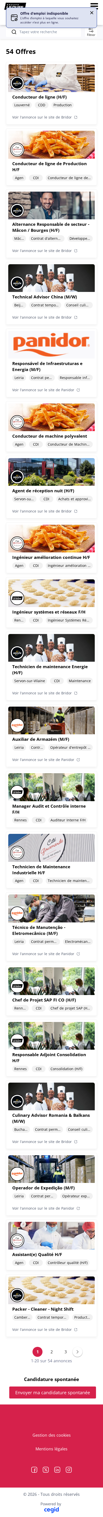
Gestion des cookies (51, 1435)
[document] (51, 93)
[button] (92, 13)
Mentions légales (52, 1449)
